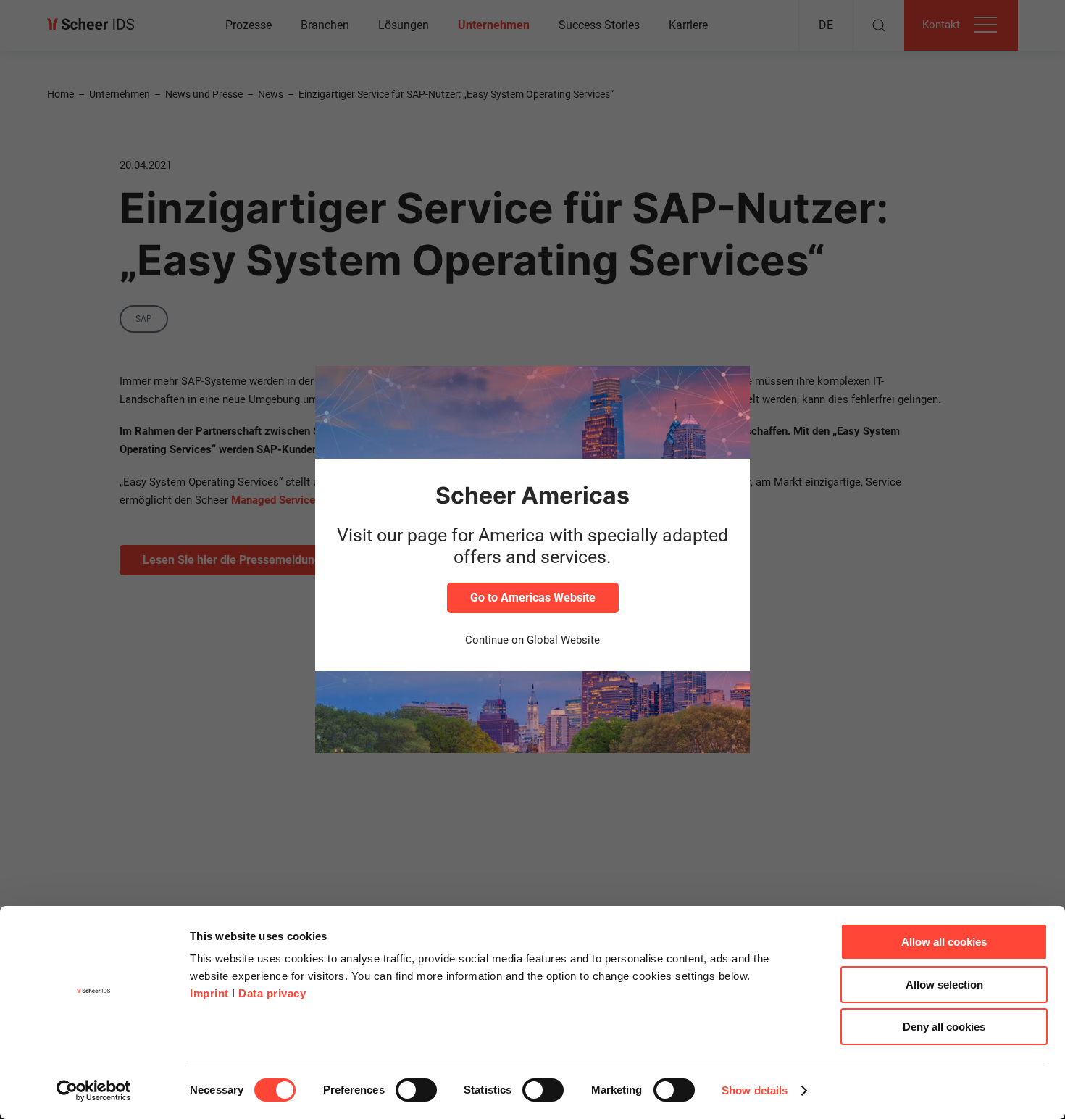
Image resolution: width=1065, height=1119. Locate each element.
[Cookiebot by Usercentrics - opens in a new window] (93, 1091)
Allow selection (944, 984)
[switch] (416, 1090)
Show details (755, 1090)
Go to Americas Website (533, 597)
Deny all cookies (944, 1026)
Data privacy (272, 993)
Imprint (209, 993)
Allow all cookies (944, 942)
